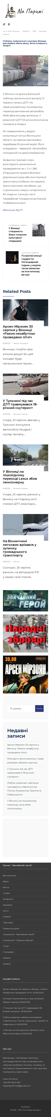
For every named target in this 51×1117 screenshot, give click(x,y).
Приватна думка (11, 928)
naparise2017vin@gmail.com (17, 1086)
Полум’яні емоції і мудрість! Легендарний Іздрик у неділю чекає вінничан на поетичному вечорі (31, 264)
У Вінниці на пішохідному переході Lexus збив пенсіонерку (20, 477)
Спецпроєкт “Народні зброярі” (18, 940)
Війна (5, 881)
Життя (6, 887)
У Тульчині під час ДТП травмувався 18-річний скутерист (20, 404)
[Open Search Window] (4, 24)
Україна (6, 958)
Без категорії (9, 875)
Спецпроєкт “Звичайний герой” (19, 934)
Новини (6, 34)
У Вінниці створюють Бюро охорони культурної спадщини (18, 233)
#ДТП (19, 210)
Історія (6, 893)
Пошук (39, 708)
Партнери (24, 343)
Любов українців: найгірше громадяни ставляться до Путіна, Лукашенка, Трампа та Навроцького (25, 1020)
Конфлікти (8, 899)
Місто (6, 911)
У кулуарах (8, 952)
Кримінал (43, 31)
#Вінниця (9, 210)
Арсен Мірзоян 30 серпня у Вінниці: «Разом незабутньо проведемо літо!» (19, 332)
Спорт (6, 946)
